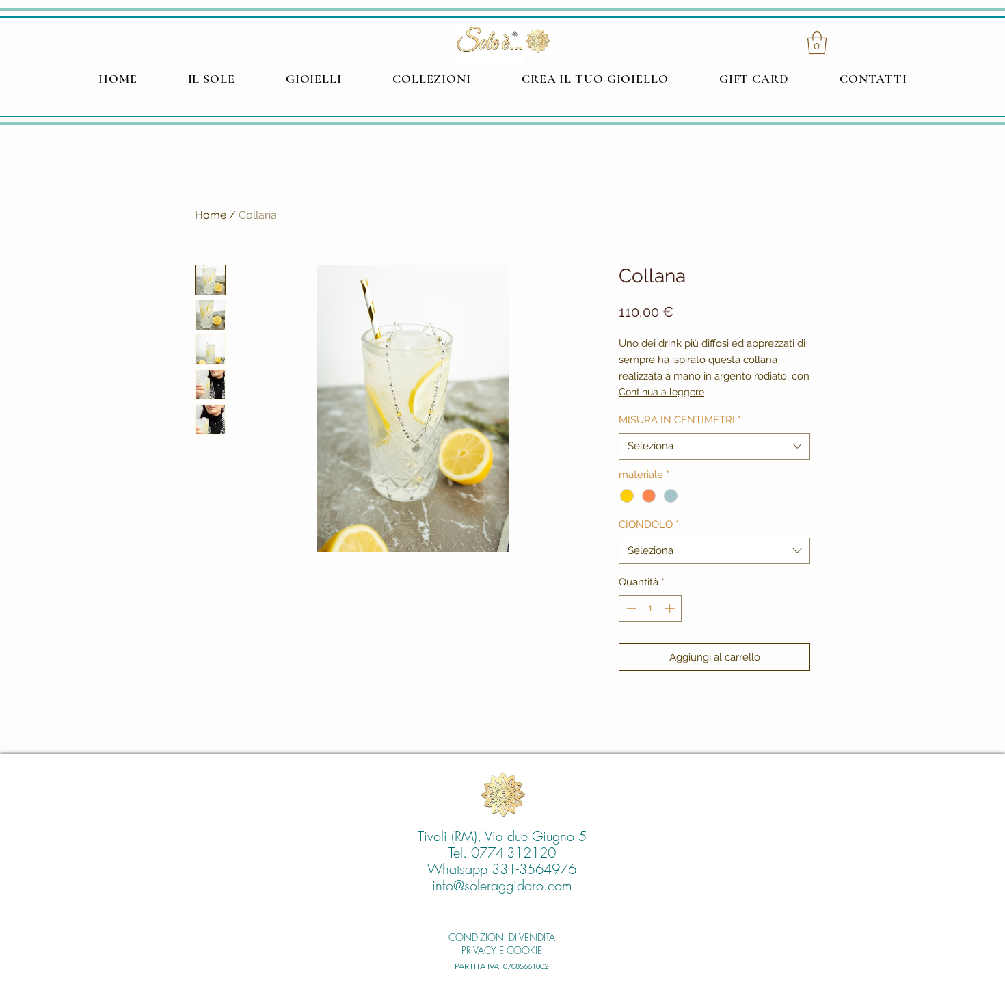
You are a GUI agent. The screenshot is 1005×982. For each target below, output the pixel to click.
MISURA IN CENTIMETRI (680, 420)
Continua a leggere (661, 391)
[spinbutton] (650, 608)
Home (210, 215)
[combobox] (714, 446)
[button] (817, 42)
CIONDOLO (649, 524)
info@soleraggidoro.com (502, 885)
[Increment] (671, 608)
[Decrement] (630, 608)
